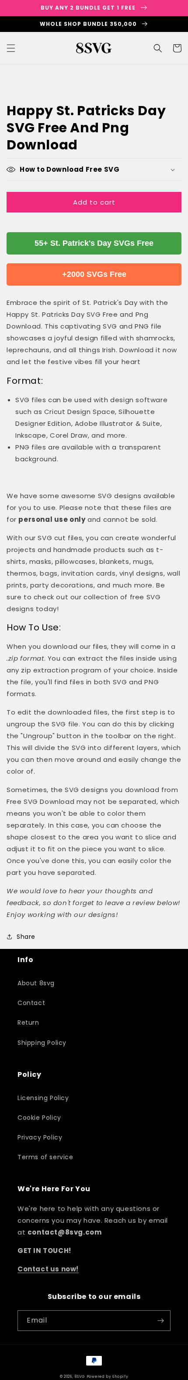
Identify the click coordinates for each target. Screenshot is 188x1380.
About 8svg (36, 983)
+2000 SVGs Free (94, 274)
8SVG (80, 1376)
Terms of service (45, 1157)
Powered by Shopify (108, 1376)
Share (26, 936)
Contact (31, 1002)
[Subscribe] (160, 1320)
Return (28, 1022)
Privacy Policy (39, 1137)
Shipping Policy (41, 1042)
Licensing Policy (43, 1097)
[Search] (157, 48)
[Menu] (11, 48)
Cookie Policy (39, 1117)
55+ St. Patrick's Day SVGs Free (94, 243)
